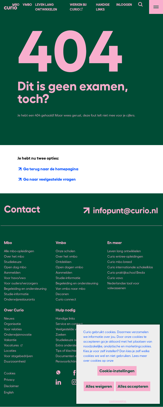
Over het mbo (14, 256)
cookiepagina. (117, 401)
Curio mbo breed (119, 262)
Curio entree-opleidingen (125, 256)
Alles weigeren (99, 386)
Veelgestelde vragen (70, 329)
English (9, 392)
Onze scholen (65, 251)
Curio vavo (115, 278)
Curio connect (66, 299)
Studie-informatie (16, 294)
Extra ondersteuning (70, 345)
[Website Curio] (10, 7)
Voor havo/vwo (15, 278)
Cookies (9, 373)
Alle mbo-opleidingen (19, 251)
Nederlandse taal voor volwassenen (123, 285)
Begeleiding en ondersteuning (25, 288)
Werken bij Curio (78, 7)
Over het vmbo (66, 256)
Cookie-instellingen (117, 371)
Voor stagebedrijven (18, 356)
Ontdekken (63, 262)
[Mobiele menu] (156, 7)
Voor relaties (13, 329)
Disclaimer (11, 386)
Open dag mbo (15, 267)
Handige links (103, 7)
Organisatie (12, 324)
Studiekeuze (12, 262)
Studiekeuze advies (69, 340)
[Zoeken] (140, 4)
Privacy (9, 379)
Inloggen (124, 4)
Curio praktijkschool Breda (126, 272)
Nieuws (9, 318)
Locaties (10, 350)
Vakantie (10, 340)
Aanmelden (12, 272)
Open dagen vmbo (69, 267)
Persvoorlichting (67, 361)
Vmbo (27, 4)
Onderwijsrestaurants (19, 299)
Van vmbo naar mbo (70, 288)
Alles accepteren (133, 386)
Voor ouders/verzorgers (21, 283)
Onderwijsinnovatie (18, 334)
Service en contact (69, 324)
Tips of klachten (67, 350)
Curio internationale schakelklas (130, 267)
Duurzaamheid (14, 361)
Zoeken (61, 334)
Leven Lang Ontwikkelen (46, 7)
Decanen (62, 294)
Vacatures (11, 345)
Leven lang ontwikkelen (124, 251)
